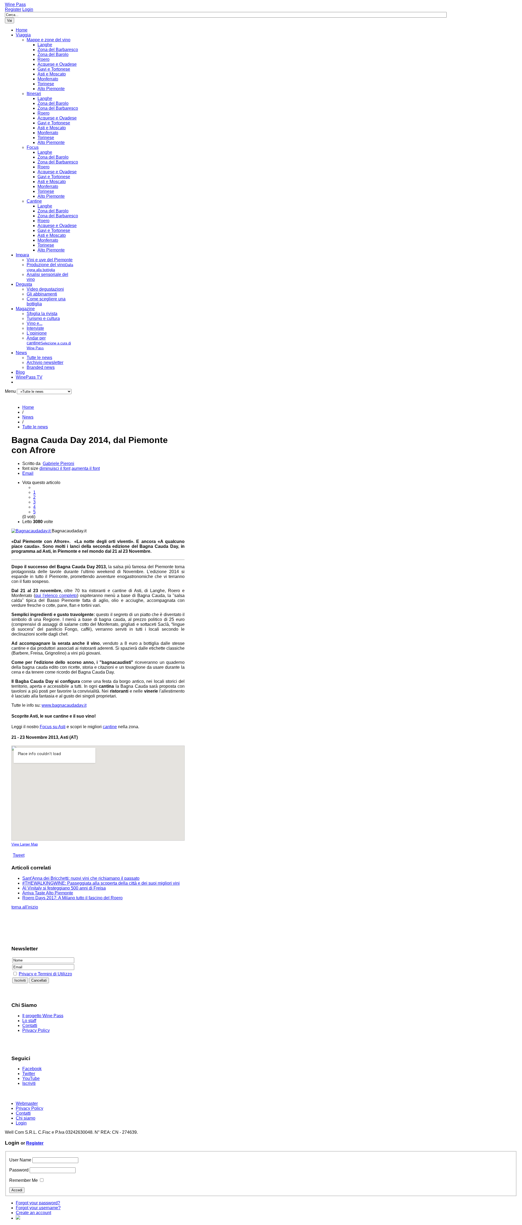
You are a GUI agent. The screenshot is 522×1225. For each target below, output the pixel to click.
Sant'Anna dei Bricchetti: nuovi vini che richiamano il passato (80, 878)
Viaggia (23, 35)
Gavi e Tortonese (54, 69)
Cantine (34, 201)
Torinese (46, 83)
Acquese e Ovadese (57, 64)
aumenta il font (86, 468)
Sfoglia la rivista (42, 313)
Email (27, 473)
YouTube (31, 1078)
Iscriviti (29, 1083)
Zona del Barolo (53, 54)
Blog (20, 372)
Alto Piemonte (51, 88)
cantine (110, 726)
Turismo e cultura (43, 318)
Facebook (32, 1068)
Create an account (33, 1212)
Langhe (45, 44)
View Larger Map (24, 844)
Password (19, 1170)
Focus (33, 147)
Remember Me (23, 1180)
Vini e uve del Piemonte (50, 259)
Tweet (18, 855)
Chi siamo (25, 1118)
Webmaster (27, 1103)
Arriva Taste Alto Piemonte (47, 893)
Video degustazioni (45, 289)
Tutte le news (39, 357)
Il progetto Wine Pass (42, 1015)
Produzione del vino (50, 267)
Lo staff (29, 1020)
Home (21, 30)
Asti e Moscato (52, 74)
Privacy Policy (36, 1030)
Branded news (41, 367)
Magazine (25, 308)
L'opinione (37, 333)
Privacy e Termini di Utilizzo (45, 974)
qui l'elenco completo (56, 595)
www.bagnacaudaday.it (64, 705)
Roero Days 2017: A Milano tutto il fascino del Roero (72, 898)
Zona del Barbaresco (58, 49)
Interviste (35, 328)
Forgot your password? (38, 1203)
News (21, 352)
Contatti (29, 1025)
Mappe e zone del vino (48, 39)
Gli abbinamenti (42, 294)
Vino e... (34, 323)
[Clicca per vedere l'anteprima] (31, 531)
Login (27, 9)
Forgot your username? (38, 1207)
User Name (20, 1160)
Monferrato (48, 79)
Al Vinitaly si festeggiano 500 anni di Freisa (64, 888)
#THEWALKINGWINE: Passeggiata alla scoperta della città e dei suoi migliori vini (101, 883)
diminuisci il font (54, 468)
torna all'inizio (24, 907)
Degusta (24, 284)
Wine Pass (15, 4)
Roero (43, 59)
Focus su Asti (53, 726)
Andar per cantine (49, 343)
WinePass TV (29, 377)
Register (13, 9)
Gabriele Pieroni (58, 463)
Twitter (28, 1073)
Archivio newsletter (45, 362)
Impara (22, 255)
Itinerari (34, 93)
